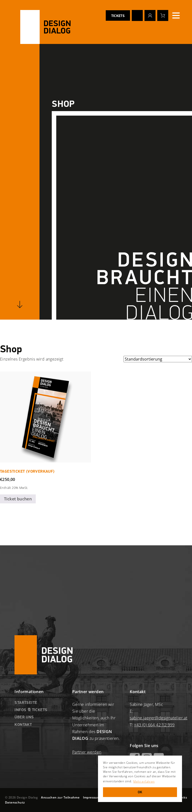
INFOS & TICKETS (30, 710)
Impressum (91, 797)
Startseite (25, 703)
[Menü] (176, 15)
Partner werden (87, 752)
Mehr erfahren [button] (143, 781)
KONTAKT (23, 725)
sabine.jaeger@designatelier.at (158, 718)
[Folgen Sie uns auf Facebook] (137, 15)
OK (140, 792)
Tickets (117, 16)
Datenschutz (15, 802)
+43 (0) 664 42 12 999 (154, 725)
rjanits (182, 797)
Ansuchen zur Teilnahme (60, 797)
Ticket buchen (18, 499)
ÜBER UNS (24, 717)
